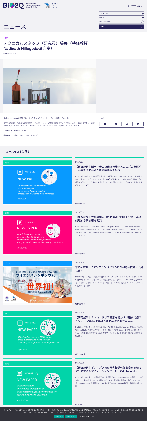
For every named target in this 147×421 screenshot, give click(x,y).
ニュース (14, 26)
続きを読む (79, 204)
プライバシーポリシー (86, 416)
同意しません (71, 417)
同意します (59, 417)
